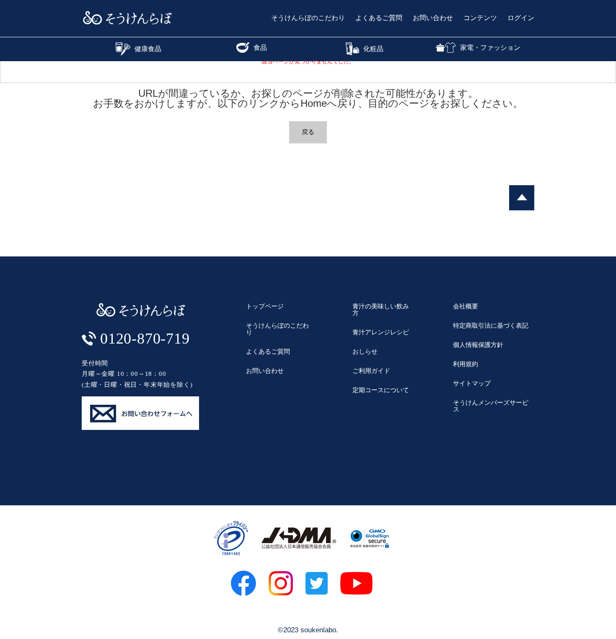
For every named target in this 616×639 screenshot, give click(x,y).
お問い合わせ (433, 17)
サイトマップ (472, 383)
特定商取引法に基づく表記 (490, 325)
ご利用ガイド (371, 370)
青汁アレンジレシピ (380, 332)
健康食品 (148, 48)
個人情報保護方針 (478, 344)
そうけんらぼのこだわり (308, 17)
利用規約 (465, 363)
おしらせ (365, 351)
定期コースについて (380, 389)
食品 (260, 47)
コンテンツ (480, 17)
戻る (308, 132)
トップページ (265, 306)
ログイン (520, 17)
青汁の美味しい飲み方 (380, 309)
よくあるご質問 (378, 17)
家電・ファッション (490, 47)
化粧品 (373, 48)
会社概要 (465, 306)
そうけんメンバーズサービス (490, 406)
